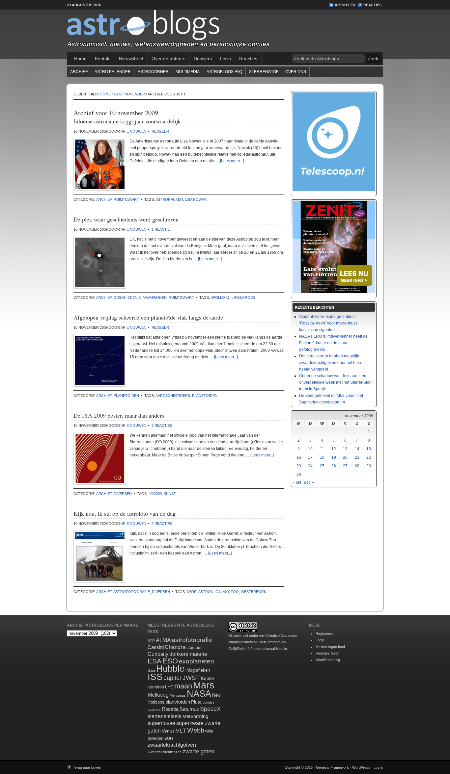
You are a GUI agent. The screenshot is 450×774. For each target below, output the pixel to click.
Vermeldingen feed (330, 647)
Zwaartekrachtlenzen (165, 752)
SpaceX (210, 709)
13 (345, 449)
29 (368, 466)
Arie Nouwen (133, 131)
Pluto (196, 702)
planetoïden (126, 396)
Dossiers (203, 58)
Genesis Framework (332, 767)
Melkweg (158, 695)
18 (322, 457)
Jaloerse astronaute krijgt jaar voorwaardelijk (127, 121)
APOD (191, 592)
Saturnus (189, 709)
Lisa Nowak (196, 199)
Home (80, 58)
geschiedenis (127, 297)
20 (345, 457)
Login (320, 640)
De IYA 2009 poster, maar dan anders (118, 415)
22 (368, 457)
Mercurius (178, 695)
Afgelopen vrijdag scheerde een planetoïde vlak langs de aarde (148, 317)
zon (168, 738)
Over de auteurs (168, 58)
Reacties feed (327, 653)
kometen (156, 686)
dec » (309, 482)
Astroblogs (225, 31)
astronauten (169, 199)
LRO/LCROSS (243, 297)
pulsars (208, 702)
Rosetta (170, 709)
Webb (195, 730)
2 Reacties (162, 524)
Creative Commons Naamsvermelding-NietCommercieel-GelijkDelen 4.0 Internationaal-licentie (262, 642)
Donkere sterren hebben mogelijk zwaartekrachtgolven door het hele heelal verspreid (330, 363)
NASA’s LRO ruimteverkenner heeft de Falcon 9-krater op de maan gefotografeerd (333, 343)
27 (345, 466)
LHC (169, 686)
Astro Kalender (113, 71)
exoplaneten (196, 661)
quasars (154, 709)
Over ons (295, 71)
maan (183, 686)
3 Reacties (162, 425)
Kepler (207, 678)
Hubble (170, 668)
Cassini (156, 647)
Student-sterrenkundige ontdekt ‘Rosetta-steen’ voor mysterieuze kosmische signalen (328, 323)
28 (357, 466)
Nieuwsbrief (131, 58)
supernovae (161, 723)
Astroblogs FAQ (224, 71)
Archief (79, 71)
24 (310, 466)
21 (357, 457)
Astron (205, 592)
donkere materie (188, 654)
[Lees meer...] (232, 161)
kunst (170, 494)
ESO (170, 661)
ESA (154, 661)
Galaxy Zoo (227, 592)
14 (357, 449)
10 (310, 449)
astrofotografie (131, 592)
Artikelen (345, 5)
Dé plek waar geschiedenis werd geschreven (126, 219)
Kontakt (103, 58)
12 (333, 449)
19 (333, 457)
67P (151, 640)
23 (298, 466)
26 (333, 466)
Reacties (372, 5)
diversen (123, 494)
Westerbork (253, 592)
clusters (194, 647)
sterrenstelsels (165, 716)
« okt (297, 482)
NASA (199, 694)
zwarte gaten (198, 751)
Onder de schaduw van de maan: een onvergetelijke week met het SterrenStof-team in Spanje (335, 382)
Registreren (325, 633)
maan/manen (155, 297)
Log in (378, 767)
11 (322, 449)
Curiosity (158, 654)
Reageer (160, 131)
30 (298, 474)
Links (225, 58)
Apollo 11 (220, 297)
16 (298, 457)
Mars (203, 685)
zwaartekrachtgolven (172, 745)
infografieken (197, 670)
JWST (191, 677)
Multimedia (188, 71)
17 (310, 457)
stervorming (195, 716)
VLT (181, 730)
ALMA (163, 640)
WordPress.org (328, 660)
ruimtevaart (126, 199)
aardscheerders (172, 396)
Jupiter (173, 678)
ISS (155, 677)
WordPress (361, 767)
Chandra (175, 647)
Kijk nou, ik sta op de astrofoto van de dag (124, 513)
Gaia (151, 670)
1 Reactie (161, 229)
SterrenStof (263, 71)
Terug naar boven (87, 767)
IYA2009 (155, 494)
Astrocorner (153, 71)
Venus (168, 731)
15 (368, 449)
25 (322, 466)
